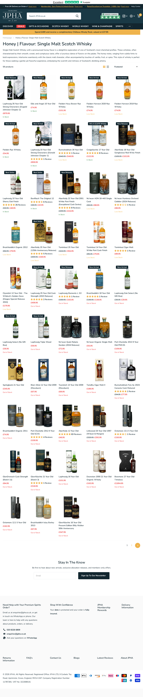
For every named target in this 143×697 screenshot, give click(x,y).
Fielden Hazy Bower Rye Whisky (70, 105)
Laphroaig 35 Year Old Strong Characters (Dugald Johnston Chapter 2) (15, 106)
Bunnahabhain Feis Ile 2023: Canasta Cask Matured (127, 386)
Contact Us (55, 657)
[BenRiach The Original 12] (43, 182)
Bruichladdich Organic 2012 (15, 247)
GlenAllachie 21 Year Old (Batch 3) (42, 478)
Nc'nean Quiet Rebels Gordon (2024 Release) (69, 343)
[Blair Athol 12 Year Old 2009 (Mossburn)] (43, 369)
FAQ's (29, 657)
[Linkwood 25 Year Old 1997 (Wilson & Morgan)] (99, 415)
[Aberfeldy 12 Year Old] (71, 415)
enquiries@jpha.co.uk (16, 634)
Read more (32, 6)
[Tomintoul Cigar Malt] (127, 231)
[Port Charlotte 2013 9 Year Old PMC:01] (127, 326)
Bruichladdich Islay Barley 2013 (42, 524)
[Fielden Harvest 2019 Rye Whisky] (127, 87)
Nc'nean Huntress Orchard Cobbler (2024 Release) (126, 200)
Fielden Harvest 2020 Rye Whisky (98, 105)
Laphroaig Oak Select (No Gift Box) (126, 294)
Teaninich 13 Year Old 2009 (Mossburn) (71, 386)
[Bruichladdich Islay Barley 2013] (43, 506)
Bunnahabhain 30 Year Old (71, 149)
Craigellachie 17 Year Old (98, 149)
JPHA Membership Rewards (103, 607)
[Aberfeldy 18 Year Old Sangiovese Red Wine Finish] (127, 133)
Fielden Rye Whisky (12, 149)
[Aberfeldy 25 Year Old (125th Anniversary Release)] (43, 231)
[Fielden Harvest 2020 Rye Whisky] (99, 87)
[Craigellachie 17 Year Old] (99, 133)
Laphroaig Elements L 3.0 (70, 293)
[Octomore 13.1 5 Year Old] (127, 415)
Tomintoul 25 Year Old (69, 247)
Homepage (7, 38)
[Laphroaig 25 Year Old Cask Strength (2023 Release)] (43, 277)
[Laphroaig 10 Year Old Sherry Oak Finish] (15, 182)
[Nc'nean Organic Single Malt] (99, 326)
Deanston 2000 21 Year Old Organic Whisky (99, 478)
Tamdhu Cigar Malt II (96, 385)
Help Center (135, 6)
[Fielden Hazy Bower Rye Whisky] (71, 87)
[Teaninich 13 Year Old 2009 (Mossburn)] (71, 369)
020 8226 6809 (13, 629)
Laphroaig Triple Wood (41, 342)
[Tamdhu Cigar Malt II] (99, 369)
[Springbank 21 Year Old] (15, 369)
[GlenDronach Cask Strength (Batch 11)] (15, 460)
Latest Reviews (105, 657)
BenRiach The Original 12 (42, 198)
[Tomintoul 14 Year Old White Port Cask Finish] (99, 231)
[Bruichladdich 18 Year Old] (99, 277)
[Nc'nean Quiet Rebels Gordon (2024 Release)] (71, 326)
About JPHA (127, 657)
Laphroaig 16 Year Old (69, 476)
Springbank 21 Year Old (13, 385)
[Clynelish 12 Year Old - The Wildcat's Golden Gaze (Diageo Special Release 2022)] (15, 277)
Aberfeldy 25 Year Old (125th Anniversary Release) (43, 249)
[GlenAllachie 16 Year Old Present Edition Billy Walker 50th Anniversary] (71, 506)
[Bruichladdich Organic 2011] (15, 415)
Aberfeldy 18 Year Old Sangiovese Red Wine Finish (127, 151)
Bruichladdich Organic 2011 (15, 431)
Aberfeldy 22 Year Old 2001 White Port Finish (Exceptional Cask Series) (71, 201)
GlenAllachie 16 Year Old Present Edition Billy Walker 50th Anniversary (71, 525)
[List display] (108, 67)
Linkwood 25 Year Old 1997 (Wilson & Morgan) (99, 432)
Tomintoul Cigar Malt (124, 247)
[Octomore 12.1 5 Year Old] (15, 506)
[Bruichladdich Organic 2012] (15, 231)
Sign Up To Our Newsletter (93, 575)
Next (137, 545)
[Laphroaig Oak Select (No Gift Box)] (127, 277)
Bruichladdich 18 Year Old (98, 293)
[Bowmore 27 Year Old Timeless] (127, 460)
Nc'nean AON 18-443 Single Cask (99, 200)
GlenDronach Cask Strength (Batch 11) (15, 478)
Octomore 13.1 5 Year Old (126, 431)
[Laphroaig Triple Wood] (43, 326)
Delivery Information (128, 606)
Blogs (77, 657)
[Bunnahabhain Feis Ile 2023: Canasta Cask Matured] (127, 369)
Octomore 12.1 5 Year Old (14, 522)
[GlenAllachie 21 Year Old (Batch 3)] (43, 460)
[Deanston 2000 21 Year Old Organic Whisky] (99, 460)
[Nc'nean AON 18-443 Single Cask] (99, 182)
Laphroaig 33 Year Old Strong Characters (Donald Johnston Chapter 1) (43, 152)
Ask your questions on (22, 638)
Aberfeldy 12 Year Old (68, 431)
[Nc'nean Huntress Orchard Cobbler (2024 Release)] (127, 182)
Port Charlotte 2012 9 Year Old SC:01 (43, 432)
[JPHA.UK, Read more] (124, 16)
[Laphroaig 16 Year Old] (71, 460)
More (130, 26)
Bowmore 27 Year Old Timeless (124, 478)
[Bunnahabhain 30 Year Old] (71, 133)
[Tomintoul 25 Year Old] (71, 231)
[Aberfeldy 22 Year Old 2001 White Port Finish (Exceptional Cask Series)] (71, 182)
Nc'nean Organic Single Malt (99, 342)
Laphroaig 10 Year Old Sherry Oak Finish (13, 200)
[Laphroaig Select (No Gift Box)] (15, 326)
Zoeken (77, 16)
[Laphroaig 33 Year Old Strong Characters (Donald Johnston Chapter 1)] (43, 133)
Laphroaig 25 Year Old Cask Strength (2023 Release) (43, 294)
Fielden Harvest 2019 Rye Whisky (126, 105)
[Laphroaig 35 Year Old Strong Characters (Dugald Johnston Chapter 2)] (15, 87)
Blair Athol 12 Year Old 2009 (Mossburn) (43, 386)
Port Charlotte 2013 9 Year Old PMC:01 (126, 343)
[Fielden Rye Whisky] (15, 133)
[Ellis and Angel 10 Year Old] (43, 87)
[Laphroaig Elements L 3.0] (71, 277)
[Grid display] (104, 67)
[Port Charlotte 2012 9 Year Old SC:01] (43, 415)
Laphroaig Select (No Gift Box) (14, 343)
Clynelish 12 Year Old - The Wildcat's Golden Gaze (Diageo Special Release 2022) (15, 297)
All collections (8, 26)
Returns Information (9, 659)
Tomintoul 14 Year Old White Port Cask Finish (97, 249)
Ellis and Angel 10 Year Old (43, 103)
